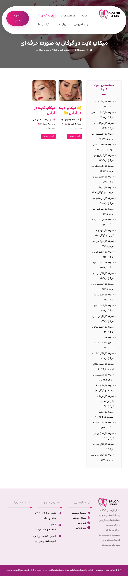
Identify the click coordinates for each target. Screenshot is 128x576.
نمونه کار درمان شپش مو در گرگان (105, 401)
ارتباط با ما (81, 528)
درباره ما (82, 523)
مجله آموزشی (79, 518)
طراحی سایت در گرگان (38, 570)
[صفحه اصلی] (91, 50)
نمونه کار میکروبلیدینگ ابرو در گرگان (103, 343)
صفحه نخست (79, 513)
